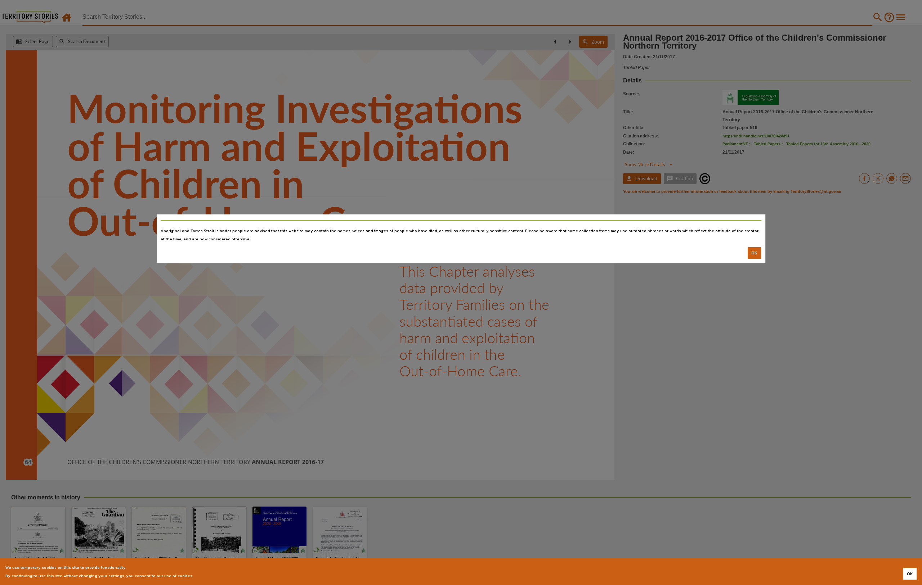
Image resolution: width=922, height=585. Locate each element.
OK (754, 253)
